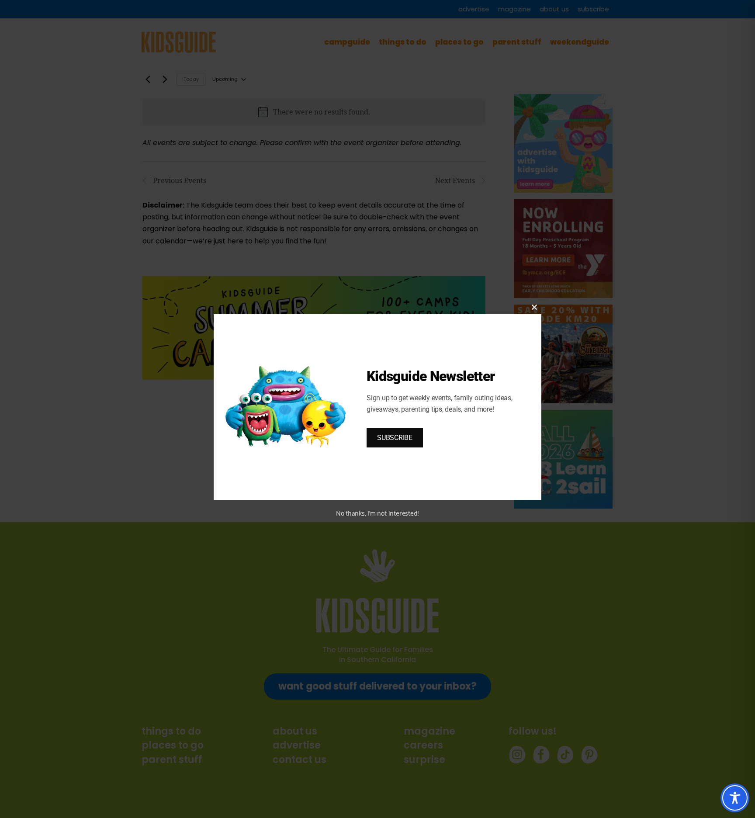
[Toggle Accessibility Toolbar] (734, 797)
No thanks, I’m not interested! (377, 513)
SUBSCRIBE (394, 437)
